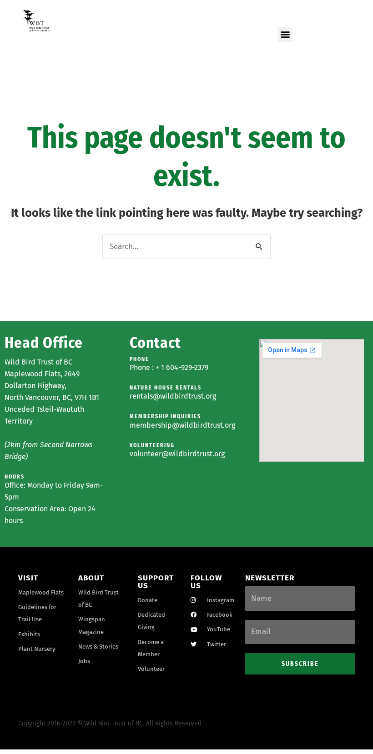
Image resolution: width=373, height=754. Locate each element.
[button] (284, 34)
